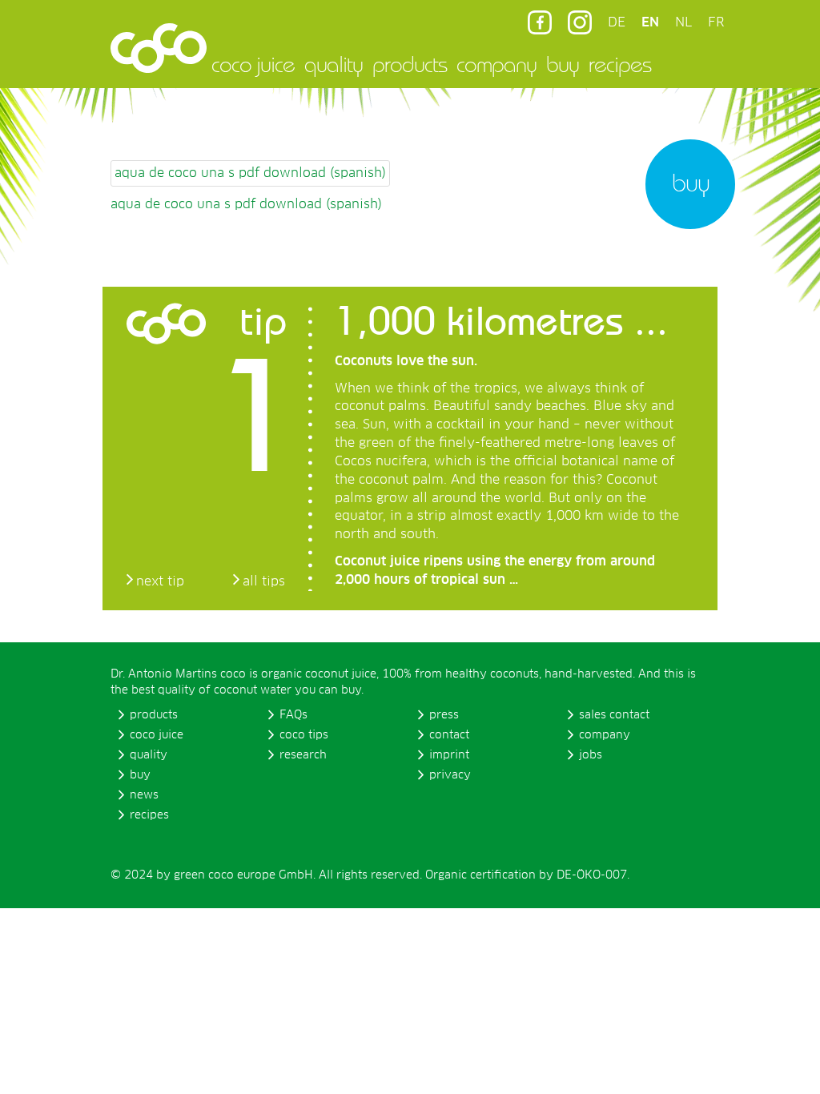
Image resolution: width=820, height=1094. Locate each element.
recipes (620, 64)
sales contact (614, 715)
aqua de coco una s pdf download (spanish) (250, 173)
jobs (590, 755)
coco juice (253, 64)
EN (650, 22)
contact (449, 735)
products (409, 64)
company (496, 64)
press (444, 715)
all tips (264, 581)
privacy (450, 775)
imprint (449, 755)
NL (683, 22)
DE (616, 22)
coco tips (303, 735)
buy (562, 64)
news (144, 795)
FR (716, 22)
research (303, 755)
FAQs (293, 715)
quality (333, 64)
